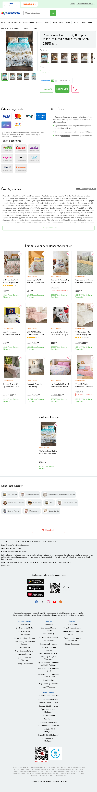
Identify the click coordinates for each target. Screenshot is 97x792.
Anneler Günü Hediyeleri (48, 703)
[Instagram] (48, 601)
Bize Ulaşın (72, 624)
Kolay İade (72, 635)
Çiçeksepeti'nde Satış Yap (85, 4)
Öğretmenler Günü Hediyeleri (48, 710)
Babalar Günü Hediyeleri (48, 706)
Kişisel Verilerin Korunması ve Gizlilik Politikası (48, 663)
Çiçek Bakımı (25, 624)
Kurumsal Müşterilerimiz (48, 637)
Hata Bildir (50, 530)
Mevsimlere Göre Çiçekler (25, 638)
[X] (42, 601)
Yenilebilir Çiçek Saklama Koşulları (25, 642)
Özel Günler (25, 635)
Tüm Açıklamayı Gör (48, 228)
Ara (53, 13)
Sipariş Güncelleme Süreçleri (24, 659)
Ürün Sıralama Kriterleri (24, 651)
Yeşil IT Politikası (48, 687)
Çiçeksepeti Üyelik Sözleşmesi (48, 658)
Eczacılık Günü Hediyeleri (48, 735)
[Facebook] (36, 601)
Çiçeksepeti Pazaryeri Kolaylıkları (72, 639)
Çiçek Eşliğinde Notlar (24, 628)
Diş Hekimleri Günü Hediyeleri (48, 739)
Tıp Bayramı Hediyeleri (48, 722)
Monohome (45, 80)
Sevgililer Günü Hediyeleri (48, 696)
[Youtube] (54, 601)
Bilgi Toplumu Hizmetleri (48, 653)
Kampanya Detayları (48, 644)
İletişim (72, 621)
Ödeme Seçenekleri (72, 644)
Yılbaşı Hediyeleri (48, 715)
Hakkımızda (48, 624)
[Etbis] (41, 754)
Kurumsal (48, 621)
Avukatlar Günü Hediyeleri (48, 726)
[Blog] (60, 601)
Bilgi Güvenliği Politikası (48, 683)
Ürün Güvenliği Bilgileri (86, 188)
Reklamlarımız (48, 640)
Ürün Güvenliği (48, 634)
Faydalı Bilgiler (24, 621)
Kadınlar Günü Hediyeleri (48, 699)
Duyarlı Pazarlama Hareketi (48, 648)
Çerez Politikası (48, 680)
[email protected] (23, 545)
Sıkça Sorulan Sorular (72, 628)
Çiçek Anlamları (24, 631)
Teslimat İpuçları (24, 654)
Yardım (72, 4)
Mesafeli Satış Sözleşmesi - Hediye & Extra (48, 675)
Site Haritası (25, 647)
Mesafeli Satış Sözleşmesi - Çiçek (48, 669)
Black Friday (48, 719)
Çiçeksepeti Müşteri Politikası (48, 629)
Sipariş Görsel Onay (25, 663)
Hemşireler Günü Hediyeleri (48, 730)
